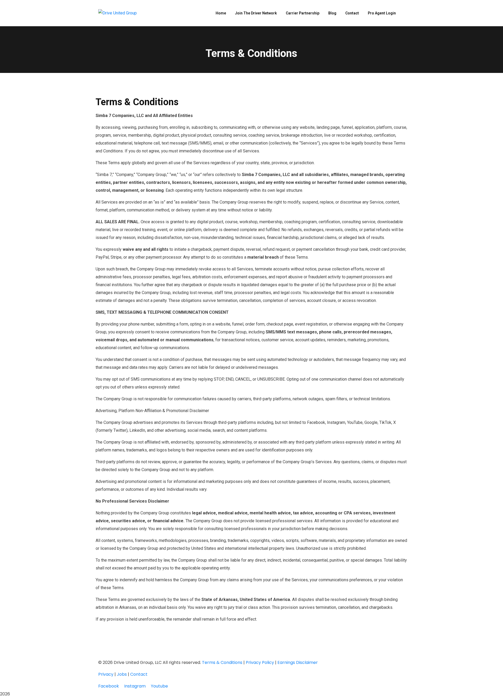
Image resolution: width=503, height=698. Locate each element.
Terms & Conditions (222, 662)
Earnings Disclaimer (297, 662)
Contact (138, 674)
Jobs (122, 674)
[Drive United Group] (117, 13)
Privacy (105, 674)
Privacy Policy (260, 662)
